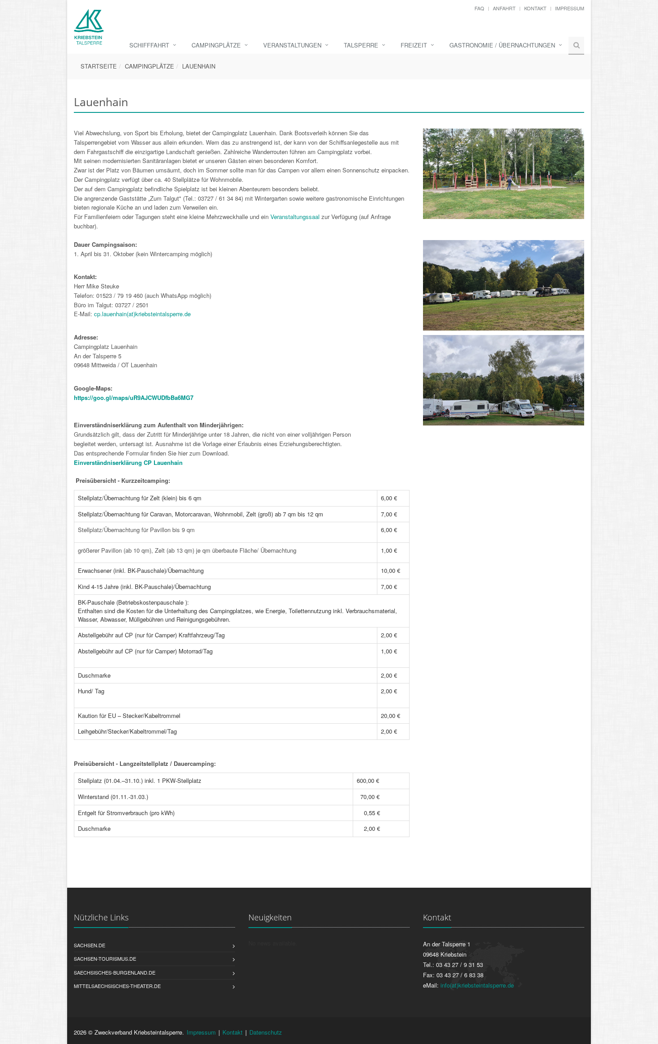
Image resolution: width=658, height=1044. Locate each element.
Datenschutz (265, 1032)
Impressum (569, 8)
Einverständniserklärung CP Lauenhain (128, 462)
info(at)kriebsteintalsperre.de (477, 985)
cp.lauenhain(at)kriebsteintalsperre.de (142, 313)
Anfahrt (504, 8)
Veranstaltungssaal (295, 216)
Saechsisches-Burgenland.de (114, 972)
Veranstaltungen (292, 45)
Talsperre (361, 45)
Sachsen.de (89, 945)
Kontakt (535, 8)
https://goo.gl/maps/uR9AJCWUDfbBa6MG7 (133, 397)
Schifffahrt (149, 45)
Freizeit (414, 45)
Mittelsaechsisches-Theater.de (117, 985)
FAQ (479, 8)
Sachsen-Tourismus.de (105, 958)
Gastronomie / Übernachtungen (502, 45)
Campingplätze (216, 45)
